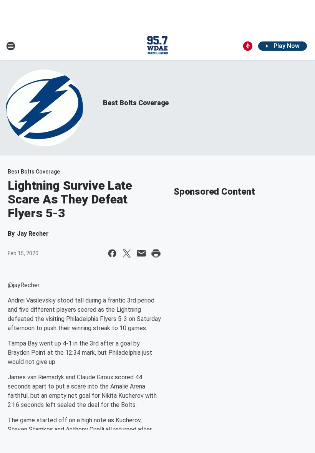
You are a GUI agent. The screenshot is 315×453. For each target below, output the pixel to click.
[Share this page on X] (126, 253)
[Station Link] (157, 46)
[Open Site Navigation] (10, 46)
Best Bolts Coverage (136, 103)
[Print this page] (156, 253)
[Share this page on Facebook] (112, 253)
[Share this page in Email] (141, 253)
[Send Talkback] (247, 46)
